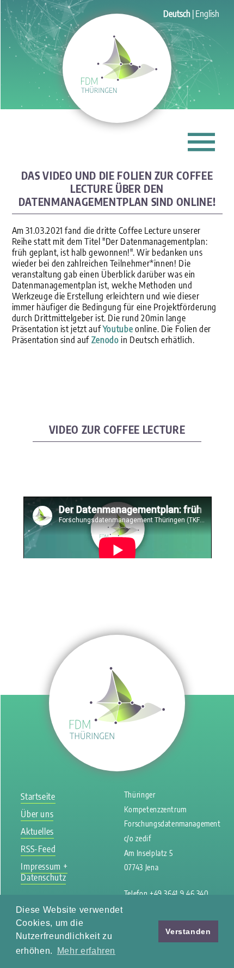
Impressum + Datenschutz (44, 872)
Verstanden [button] (188, 931)
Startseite (38, 796)
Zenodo (105, 339)
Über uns (37, 813)
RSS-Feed (38, 848)
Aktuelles (37, 831)
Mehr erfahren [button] (86, 950)
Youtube (118, 328)
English (207, 13)
